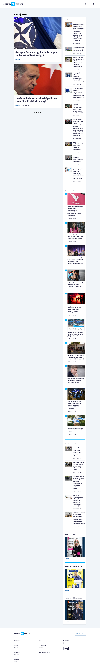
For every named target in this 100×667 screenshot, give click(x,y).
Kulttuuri (16, 655)
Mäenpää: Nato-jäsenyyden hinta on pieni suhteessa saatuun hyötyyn (36, 54)
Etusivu (49, 4)
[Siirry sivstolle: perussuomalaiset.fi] (74, 648)
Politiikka (17, 59)
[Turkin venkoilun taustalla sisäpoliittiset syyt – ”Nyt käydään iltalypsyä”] (37, 79)
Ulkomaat (16, 650)
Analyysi (16, 648)
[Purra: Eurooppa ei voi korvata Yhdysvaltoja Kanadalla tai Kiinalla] (68, 50)
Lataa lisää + (37, 112)
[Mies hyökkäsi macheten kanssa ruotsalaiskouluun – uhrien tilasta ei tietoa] (76, 420)
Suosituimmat (57, 4)
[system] (93, 4)
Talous (16, 645)
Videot (65, 4)
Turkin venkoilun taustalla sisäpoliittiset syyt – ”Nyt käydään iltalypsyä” (36, 100)
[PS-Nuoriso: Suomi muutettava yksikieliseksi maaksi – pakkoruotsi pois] (68, 160)
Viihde (15, 662)
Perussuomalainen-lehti (45, 652)
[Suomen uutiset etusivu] (11, 4)
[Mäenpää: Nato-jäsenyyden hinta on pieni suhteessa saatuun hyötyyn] (37, 33)
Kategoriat (72, 4)
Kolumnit (16, 659)
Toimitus (41, 648)
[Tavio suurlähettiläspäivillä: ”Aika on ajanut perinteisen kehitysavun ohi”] (68, 147)
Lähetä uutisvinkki (43, 650)
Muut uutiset (17, 652)
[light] (95, 4)
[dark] (92, 4)
